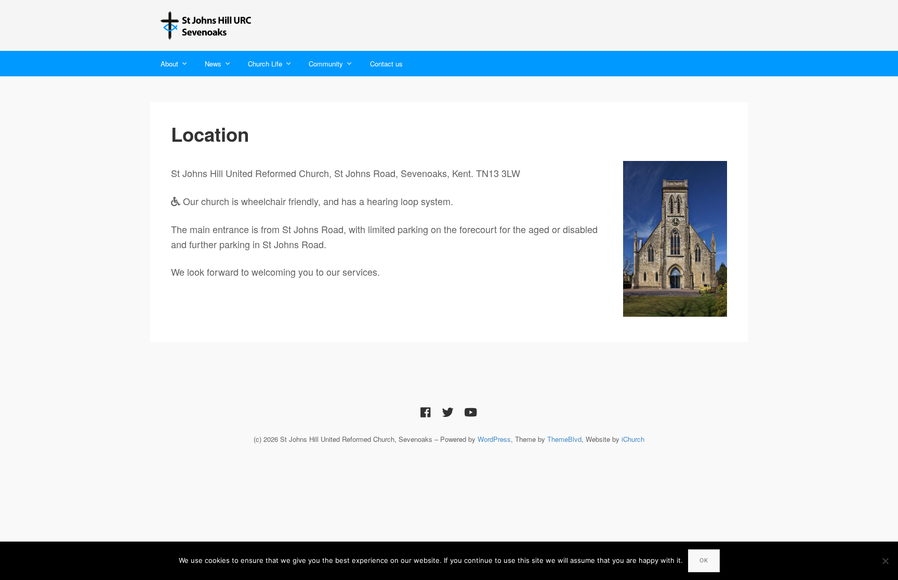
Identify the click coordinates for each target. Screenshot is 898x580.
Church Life (265, 64)
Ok (703, 560)
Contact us (386, 64)
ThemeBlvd (564, 439)
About (169, 64)
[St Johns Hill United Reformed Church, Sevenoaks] (207, 25)
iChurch (633, 439)
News (213, 64)
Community (326, 64)
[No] (885, 561)
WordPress (494, 439)
